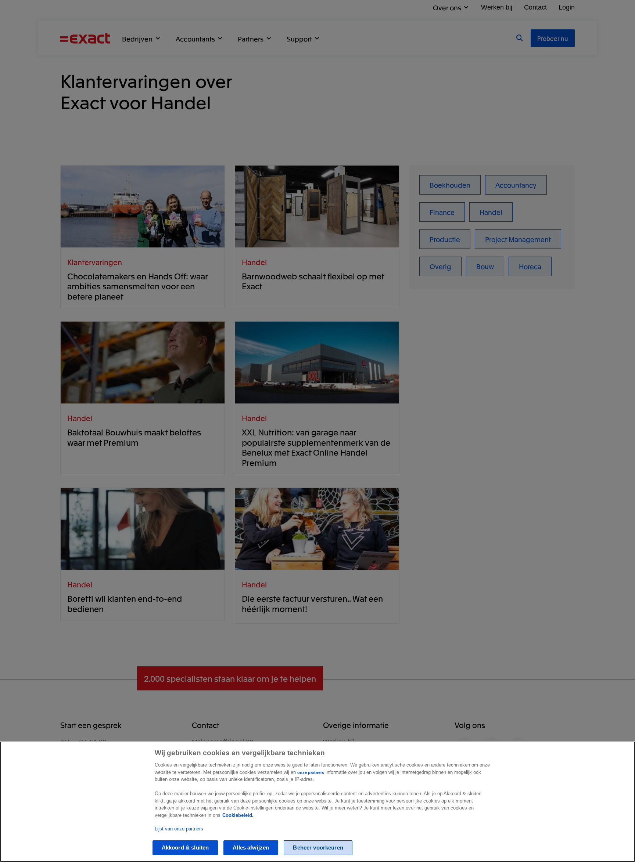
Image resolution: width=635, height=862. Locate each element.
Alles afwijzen (251, 848)
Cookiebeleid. (238, 815)
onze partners (310, 772)
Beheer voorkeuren (318, 848)
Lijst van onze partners (179, 829)
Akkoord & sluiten (185, 848)
